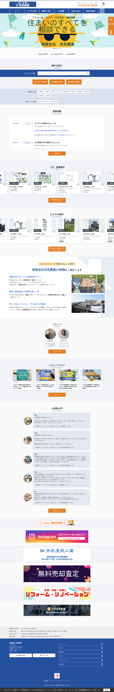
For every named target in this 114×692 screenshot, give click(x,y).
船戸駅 (59, 91)
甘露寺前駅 (41, 95)
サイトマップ (67, 681)
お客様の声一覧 (57, 510)
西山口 (47, 636)
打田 (26, 631)
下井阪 (23, 636)
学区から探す (75, 82)
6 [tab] (61, 48)
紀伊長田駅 (66, 91)
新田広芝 (50, 631)
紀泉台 (55, 631)
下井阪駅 (41, 91)
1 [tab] (52, 48)
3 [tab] (56, 48)
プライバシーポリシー (56, 681)
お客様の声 (62, 652)
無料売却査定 (90, 11)
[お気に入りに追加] (4, 184)
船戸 (34, 636)
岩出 (27, 636)
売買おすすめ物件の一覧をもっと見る (57, 249)
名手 (60, 636)
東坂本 (65, 631)
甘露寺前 (55, 636)
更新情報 (57, 153)
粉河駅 (86, 91)
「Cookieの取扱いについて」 (85, 689)
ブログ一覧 (57, 394)
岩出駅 (47, 91)
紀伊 (43, 636)
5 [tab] (59, 48)
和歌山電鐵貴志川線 (32, 633)
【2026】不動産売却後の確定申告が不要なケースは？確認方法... (52, 130)
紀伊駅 (73, 91)
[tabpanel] (57, 30)
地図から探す (46, 11)
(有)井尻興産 (61, 135)
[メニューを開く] (102, 10)
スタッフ (61, 648)
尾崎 (22, 631)
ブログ (60, 656)
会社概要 (61, 11)
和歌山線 (23, 633)
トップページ (62, 643)
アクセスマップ (63, 660)
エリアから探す (31, 11)
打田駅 (53, 91)
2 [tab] (54, 48)
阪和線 (40, 633)
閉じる (106, 689)
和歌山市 (53, 101)
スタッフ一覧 (57, 351)
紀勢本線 (45, 633)
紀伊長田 (38, 636)
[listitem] (20, 182)
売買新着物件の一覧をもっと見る (57, 200)
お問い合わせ (76, 11)
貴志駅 (48, 95)
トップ (17, 11)
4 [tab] (57, 48)
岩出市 (47, 101)
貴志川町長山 (31, 631)
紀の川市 (41, 101)
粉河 (37, 631)
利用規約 (46, 681)
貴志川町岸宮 (43, 631)
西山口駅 (79, 91)
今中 (61, 631)
